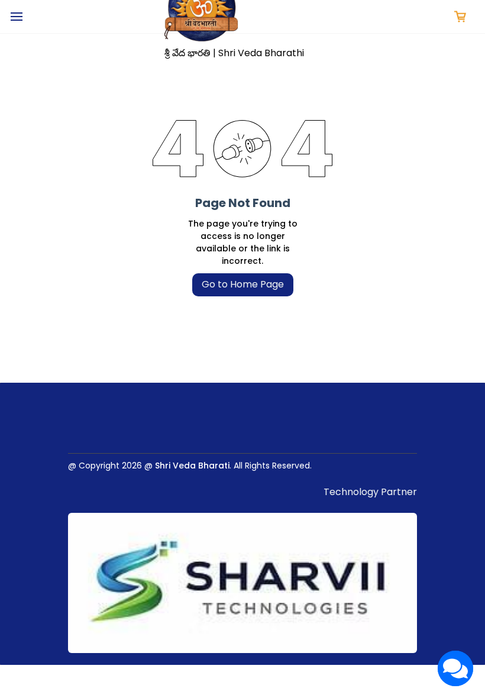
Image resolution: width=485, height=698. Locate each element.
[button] (460, 16)
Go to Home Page (243, 284)
